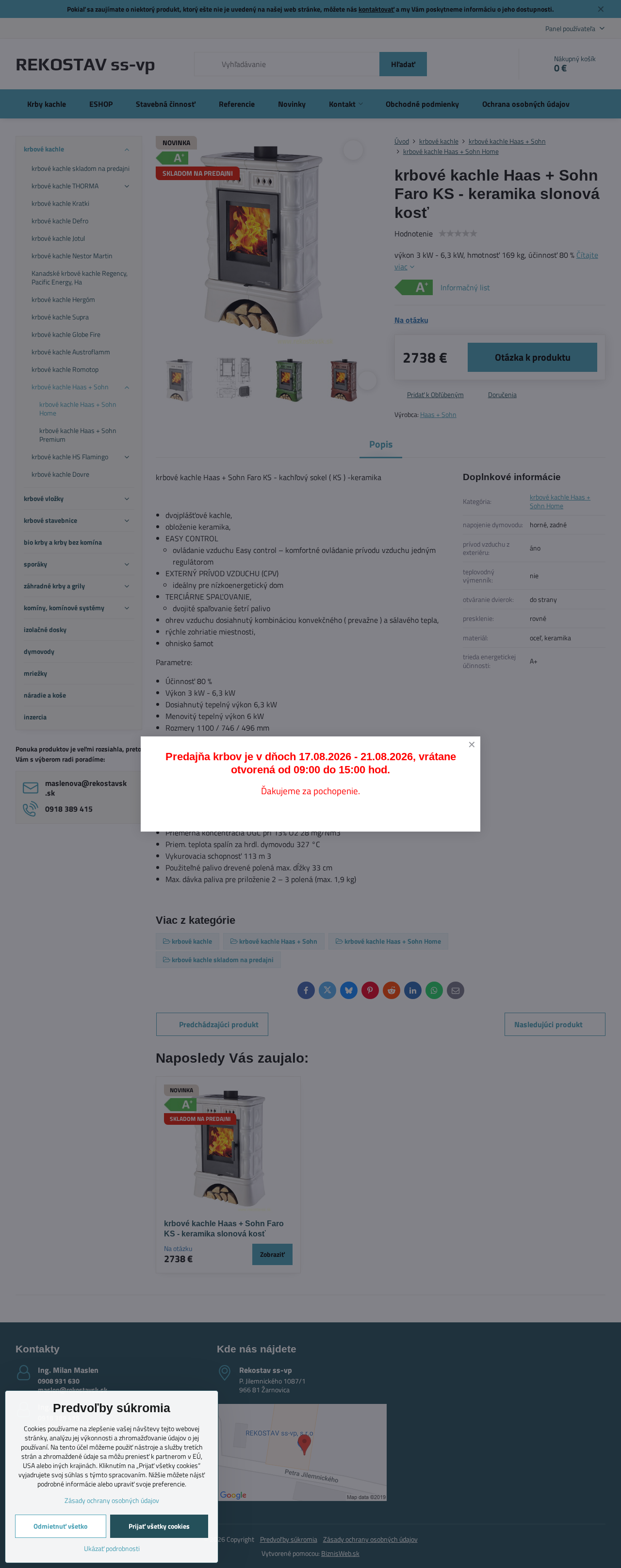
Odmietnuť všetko (60, 1526)
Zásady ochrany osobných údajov (112, 1500)
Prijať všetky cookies (159, 1526)
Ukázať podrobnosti (112, 1548)
